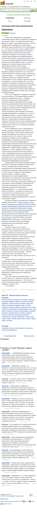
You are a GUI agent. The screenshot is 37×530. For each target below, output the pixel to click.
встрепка (24, 301)
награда (11, 328)
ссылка (27, 316)
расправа (11, 314)
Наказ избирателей (10, 336)
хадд (23, 318)
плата (34, 309)
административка (7, 299)
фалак (19, 318)
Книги (10, 21)
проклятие (32, 311)
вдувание (25, 299)
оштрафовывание (23, 309)
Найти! (33, 10)
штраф (4, 320)
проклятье (5, 313)
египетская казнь (14, 303)
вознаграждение (19, 328)
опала (34, 307)
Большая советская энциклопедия (18, 15)
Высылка (4, 204)
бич (21, 299)
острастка (5, 309)
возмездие (18, 301)
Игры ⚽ (27, 21)
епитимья (23, 303)
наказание (5, 378)
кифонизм (17, 305)
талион (4, 318)
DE (28, 1)
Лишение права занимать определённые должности (17, 206)
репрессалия (18, 314)
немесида (24, 307)
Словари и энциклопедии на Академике (15, 7)
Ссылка (31, 202)
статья (32, 316)
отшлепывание (12, 309)
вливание (11, 301)
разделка (22, 313)
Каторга (4, 51)
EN (24, 1)
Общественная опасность (18, 181)
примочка (16, 311)
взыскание (5, 301)
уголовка (14, 318)
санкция (14, 316)
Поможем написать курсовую (18, 295)
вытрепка (30, 301)
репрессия (26, 314)
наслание (11, 307)
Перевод (12, 33)
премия (4, 330)
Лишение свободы (23, 202)
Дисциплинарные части (9, 217)
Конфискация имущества (25, 210)
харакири (28, 318)
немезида (18, 307)
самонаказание (6, 316)
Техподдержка (11, 495)
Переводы (27, 18)
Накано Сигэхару (29, 336)
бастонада (16, 299)
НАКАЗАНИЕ (6, 353)
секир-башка (21, 316)
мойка (23, 305)
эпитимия (9, 320)
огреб (29, 307)
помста (4, 311)
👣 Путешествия (4, 498)
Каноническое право (23, 58)
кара (31, 303)
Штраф (30, 208)
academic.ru (6, 3)
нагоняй (28, 305)
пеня (30, 309)
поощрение (5, 328)
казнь (27, 303)
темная (9, 318)
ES (31, 1)
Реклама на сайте (19, 495)
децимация (5, 303)
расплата (4, 314)
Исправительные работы (15, 204)
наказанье (5, 307)
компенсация (29, 328)
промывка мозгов (14, 313)
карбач (4, 305)
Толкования (10, 18)
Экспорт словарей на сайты (6, 501)
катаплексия (10, 305)
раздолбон (29, 313)
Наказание (5, 386)
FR (34, 1)
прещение (10, 311)
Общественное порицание (10, 210)
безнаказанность (12, 330)
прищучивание (24, 311)
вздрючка (31, 299)
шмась (34, 318)
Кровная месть (30, 47)
